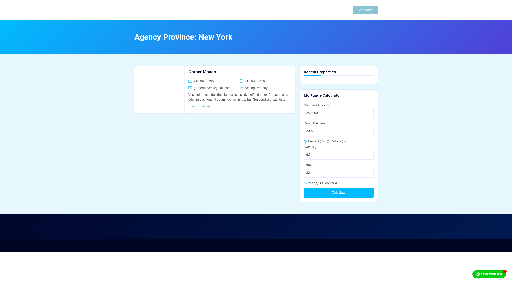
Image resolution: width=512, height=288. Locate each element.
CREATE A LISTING (314, 10)
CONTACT (281, 10)
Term (307, 165)
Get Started (365, 10)
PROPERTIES (253, 10)
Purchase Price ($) (317, 105)
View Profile (197, 106)
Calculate (338, 192)
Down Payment (315, 123)
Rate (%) (310, 147)
